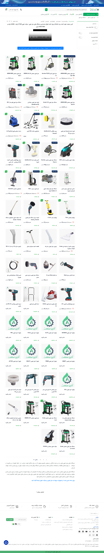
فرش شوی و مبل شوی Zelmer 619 (50, 305)
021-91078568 (8, 5)
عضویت (10, 519)
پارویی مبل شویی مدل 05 (51, 246)
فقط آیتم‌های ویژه (94, 37)
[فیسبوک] (79, 531)
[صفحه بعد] (35, 459)
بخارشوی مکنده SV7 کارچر (33, 131)
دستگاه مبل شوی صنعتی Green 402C (49, 419)
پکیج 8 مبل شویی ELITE (51, 333)
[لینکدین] (82, 531)
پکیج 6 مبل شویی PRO (16, 333)
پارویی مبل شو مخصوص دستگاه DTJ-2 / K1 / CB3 (13, 419)
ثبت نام (11, 9)
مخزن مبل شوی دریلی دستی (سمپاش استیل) (68, 190)
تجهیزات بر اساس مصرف (67, 527)
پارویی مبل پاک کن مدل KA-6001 (13, 246)
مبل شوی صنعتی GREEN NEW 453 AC (68, 103)
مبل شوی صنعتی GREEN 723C (32, 418)
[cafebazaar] (16, 524)
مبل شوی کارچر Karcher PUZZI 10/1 (49, 74)
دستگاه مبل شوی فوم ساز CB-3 (14, 102)
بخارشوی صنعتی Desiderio (14, 189)
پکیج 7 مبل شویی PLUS (33, 333)
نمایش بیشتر (40, 492)
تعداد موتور (95, 41)
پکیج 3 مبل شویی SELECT (32, 361)
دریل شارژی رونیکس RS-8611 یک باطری (13, 305)
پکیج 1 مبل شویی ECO (69, 389)
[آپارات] (89, 531)
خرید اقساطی (69, 524)
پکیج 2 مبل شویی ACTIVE (15, 361)
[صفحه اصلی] (97, 17)
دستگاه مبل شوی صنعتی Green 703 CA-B (67, 447)
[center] (46, 9)
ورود (15, 9)
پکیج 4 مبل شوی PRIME (51, 361)
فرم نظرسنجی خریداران (46, 524)
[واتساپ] (89, 535)
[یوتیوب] (86, 531)
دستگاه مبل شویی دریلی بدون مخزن (32, 276)
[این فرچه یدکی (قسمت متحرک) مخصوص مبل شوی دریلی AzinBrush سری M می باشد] (67, 121)
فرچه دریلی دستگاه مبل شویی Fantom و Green (32, 218)
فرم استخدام (48, 520)
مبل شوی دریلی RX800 (33, 189)
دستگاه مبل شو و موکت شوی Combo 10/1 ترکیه (50, 190)
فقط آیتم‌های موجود (89, 27)
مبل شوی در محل (91, 17)
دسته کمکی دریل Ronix (69, 275)
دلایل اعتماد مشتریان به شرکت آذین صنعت (63, 522)
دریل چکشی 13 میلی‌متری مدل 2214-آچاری (32, 390)
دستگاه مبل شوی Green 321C (50, 102)
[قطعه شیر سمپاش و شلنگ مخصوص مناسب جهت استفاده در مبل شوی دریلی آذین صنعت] (13, 265)
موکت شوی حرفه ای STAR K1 (50, 446)
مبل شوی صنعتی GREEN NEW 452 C (14, 74)
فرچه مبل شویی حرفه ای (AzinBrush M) (33, 103)
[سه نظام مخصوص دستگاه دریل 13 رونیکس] (49, 265)
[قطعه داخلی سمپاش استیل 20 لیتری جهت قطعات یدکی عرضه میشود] (31, 236)
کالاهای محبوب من (65, 5)
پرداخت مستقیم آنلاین (67, 529)
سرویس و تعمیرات (62, 14)
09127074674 (15, 5)
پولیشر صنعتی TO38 (70, 217)
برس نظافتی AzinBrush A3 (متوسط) (50, 132)
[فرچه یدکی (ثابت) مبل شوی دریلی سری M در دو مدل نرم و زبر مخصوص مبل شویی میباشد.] (13, 379)
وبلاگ (71, 14)
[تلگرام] (96, 531)
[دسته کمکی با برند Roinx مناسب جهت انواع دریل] (67, 265)
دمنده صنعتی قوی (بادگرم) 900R (13, 131)
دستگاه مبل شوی (82, 17)
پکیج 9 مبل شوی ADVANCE (68, 333)
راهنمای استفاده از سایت (67, 520)
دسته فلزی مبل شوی (34, 304)
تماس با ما (53, 14)
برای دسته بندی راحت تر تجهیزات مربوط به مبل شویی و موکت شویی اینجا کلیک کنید (39, 48)
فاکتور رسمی (78, 14)
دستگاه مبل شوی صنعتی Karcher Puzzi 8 (49, 161)
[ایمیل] (93, 535)
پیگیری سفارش (75, 5)
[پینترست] (96, 535)
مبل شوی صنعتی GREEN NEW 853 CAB (68, 74)
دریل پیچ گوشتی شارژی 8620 (68, 304)
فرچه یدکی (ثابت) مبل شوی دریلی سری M (14, 390)
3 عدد (94, 44)
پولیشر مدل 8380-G (52, 217)
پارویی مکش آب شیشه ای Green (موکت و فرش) (67, 247)
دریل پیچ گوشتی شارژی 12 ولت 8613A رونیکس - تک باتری (14, 161)
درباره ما (36, 520)
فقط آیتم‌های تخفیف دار (93, 33)
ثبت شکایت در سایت (46, 522)
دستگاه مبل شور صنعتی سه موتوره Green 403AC (68, 419)
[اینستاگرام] (93, 531)
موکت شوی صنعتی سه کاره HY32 (67, 160)
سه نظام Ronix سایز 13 (51, 275)
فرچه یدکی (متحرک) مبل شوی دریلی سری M (68, 132)
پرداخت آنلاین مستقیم (86, 5)
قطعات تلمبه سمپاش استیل (33, 246)
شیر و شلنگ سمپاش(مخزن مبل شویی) (14, 276)
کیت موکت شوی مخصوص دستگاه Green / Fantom (13, 218)
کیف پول (96, 5)
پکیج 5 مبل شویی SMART (68, 361)
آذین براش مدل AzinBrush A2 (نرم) (32, 161)
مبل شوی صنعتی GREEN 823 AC (31, 73)
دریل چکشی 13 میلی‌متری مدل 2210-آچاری (50, 390)
